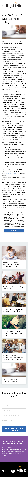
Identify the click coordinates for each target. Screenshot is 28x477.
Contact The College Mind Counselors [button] (14, 429)
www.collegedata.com (12, 173)
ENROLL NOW (14, 230)
